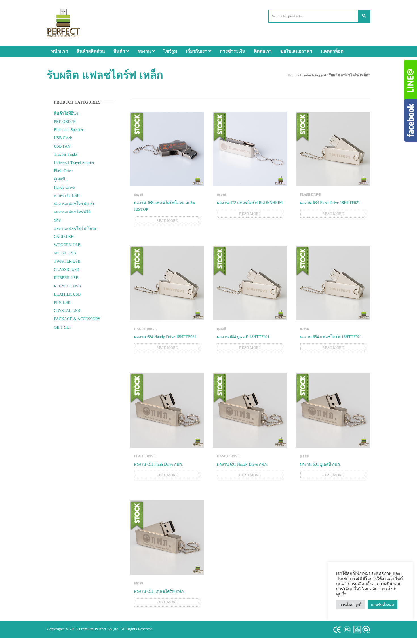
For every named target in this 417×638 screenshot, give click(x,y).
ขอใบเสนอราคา (296, 51)
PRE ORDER (65, 121)
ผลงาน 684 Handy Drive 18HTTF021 (165, 337)
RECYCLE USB (67, 286)
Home (292, 75)
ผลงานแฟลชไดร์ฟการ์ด (75, 204)
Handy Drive (64, 187)
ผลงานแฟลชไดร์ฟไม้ (72, 212)
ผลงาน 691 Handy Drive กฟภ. (242, 464)
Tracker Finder (66, 154)
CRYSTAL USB (67, 311)
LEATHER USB (67, 294)
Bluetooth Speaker (68, 130)
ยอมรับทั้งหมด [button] (382, 605)
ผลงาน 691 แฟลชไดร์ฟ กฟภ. (159, 591)
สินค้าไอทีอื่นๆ (66, 113)
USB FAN (62, 146)
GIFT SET (62, 327)
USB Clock (63, 138)
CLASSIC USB (66, 270)
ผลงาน (145, 51)
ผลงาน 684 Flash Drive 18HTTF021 (330, 203)
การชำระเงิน (232, 51)
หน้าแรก (59, 51)
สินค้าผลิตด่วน (91, 51)
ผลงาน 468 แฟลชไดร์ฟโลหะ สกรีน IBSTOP (164, 206)
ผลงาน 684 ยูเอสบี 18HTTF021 (243, 337)
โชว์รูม (170, 51)
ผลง (57, 220)
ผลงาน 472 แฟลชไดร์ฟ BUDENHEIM (250, 203)
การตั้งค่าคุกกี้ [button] (350, 605)
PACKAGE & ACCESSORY (77, 319)
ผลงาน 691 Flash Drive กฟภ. (158, 464)
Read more (167, 220)
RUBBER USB (66, 278)
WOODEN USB (67, 245)
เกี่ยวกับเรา (197, 51)
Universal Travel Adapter (74, 163)
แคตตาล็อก (332, 51)
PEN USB (62, 302)
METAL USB (65, 253)
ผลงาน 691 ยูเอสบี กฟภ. (320, 464)
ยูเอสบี (59, 179)
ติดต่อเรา (263, 51)
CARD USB (63, 237)
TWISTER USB (67, 261)
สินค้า (119, 51)
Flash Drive (63, 171)
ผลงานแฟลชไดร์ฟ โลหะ (75, 228)
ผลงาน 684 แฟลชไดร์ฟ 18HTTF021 (331, 337)
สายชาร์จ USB (66, 195)
